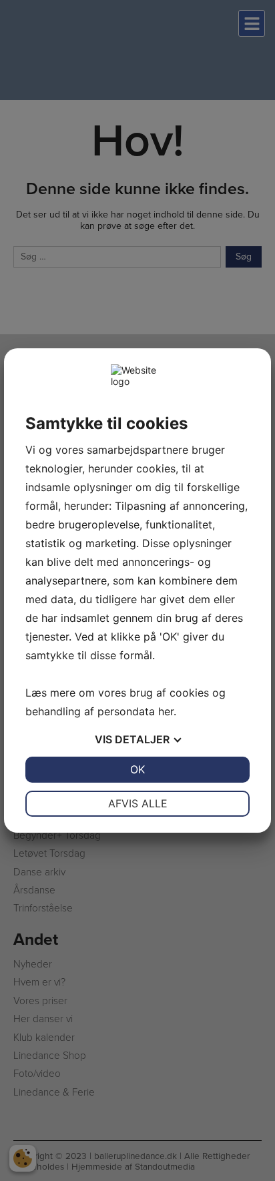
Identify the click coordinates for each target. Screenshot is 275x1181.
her (166, 711)
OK (137, 769)
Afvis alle (138, 803)
